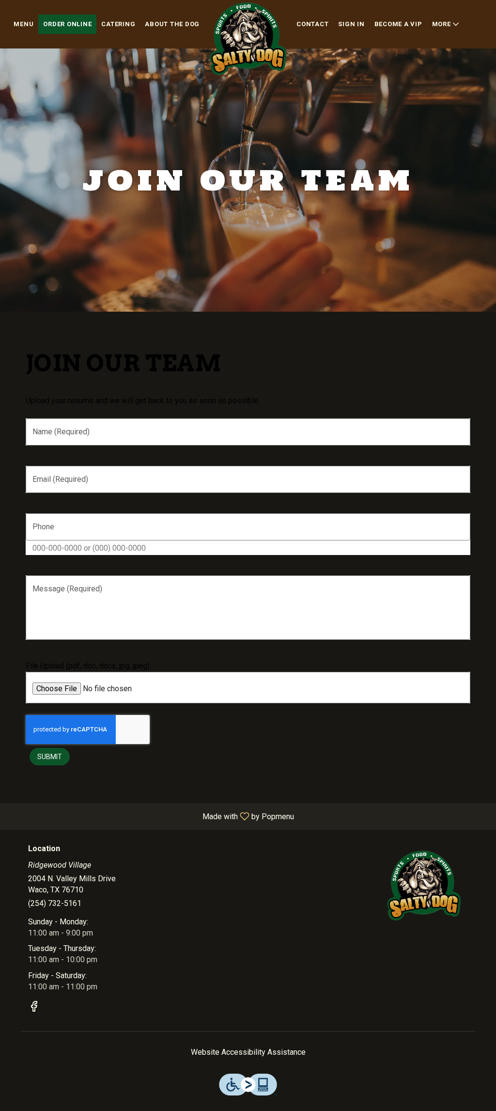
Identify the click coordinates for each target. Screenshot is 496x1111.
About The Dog (172, 24)
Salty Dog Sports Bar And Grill (424, 885)
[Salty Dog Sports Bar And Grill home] (248, 38)
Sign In (351, 24)
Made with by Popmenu (150, 816)
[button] (446, 24)
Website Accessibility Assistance (248, 1052)
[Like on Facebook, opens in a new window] (34, 1008)
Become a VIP (398, 24)
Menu (23, 24)
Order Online (67, 24)
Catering (118, 24)
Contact (312, 24)
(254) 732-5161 (54, 903)
